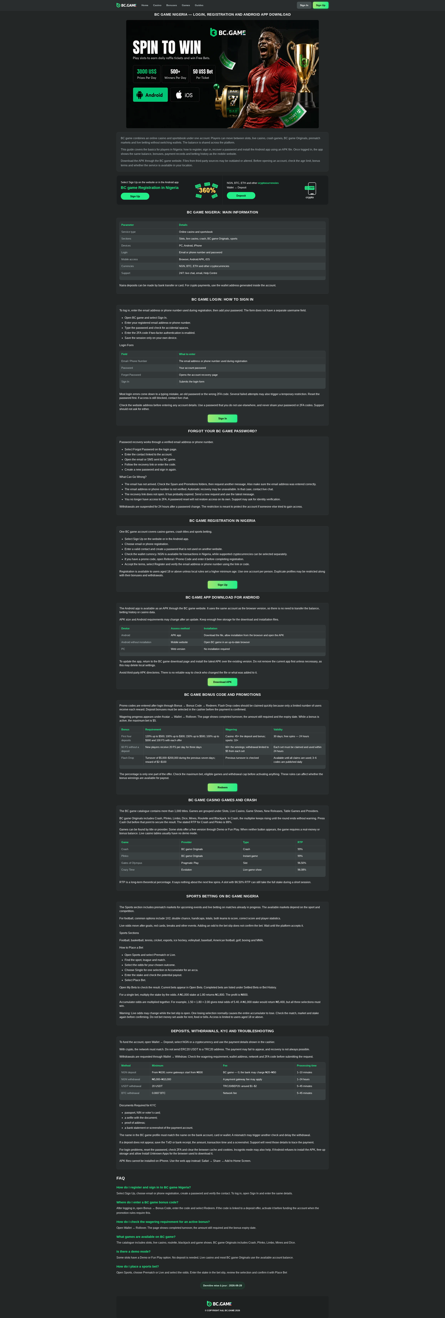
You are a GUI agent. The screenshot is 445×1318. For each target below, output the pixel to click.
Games (186, 5)
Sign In (304, 5)
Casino (157, 5)
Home (144, 5)
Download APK (222, 681)
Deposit (241, 195)
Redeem (223, 787)
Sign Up (320, 5)
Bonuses (171, 5)
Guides (199, 5)
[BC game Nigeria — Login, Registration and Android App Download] (222, 74)
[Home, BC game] (126, 5)
